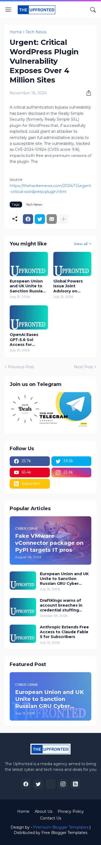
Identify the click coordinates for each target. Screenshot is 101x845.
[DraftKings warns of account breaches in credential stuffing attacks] (23, 607)
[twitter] (38, 784)
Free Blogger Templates (64, 832)
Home (16, 32)
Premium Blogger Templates (60, 827)
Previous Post (21, 366)
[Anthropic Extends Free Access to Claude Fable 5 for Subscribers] (23, 634)
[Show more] (63, 219)
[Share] (86, 93)
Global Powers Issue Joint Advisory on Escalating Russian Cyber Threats (68, 286)
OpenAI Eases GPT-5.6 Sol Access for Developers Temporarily (24, 339)
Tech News (36, 32)
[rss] (75, 784)
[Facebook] (28, 219)
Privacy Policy (71, 811)
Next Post (83, 366)
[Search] (93, 9)
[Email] (52, 219)
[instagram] (63, 784)
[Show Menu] (8, 9)
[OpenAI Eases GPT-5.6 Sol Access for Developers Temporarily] (29, 317)
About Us (43, 811)
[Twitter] (40, 219)
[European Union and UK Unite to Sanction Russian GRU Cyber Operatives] (29, 264)
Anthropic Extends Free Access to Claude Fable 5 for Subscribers (64, 632)
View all (81, 244)
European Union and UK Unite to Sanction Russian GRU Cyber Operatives (27, 286)
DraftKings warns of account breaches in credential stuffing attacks (61, 605)
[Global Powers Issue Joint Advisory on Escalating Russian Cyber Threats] (72, 264)
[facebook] (26, 784)
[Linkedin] (50, 784)
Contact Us (50, 818)
